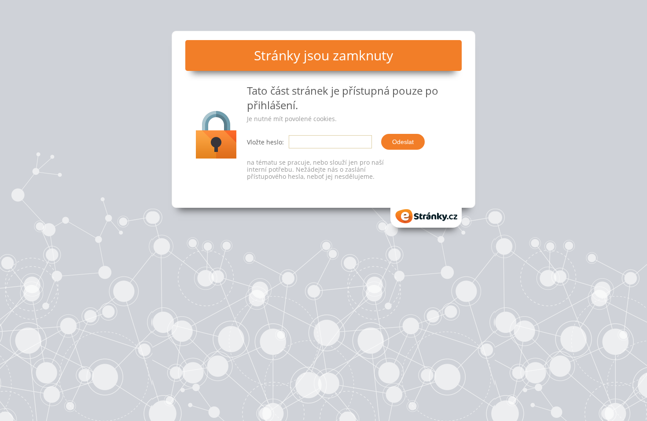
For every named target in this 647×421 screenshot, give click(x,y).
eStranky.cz (426, 213)
